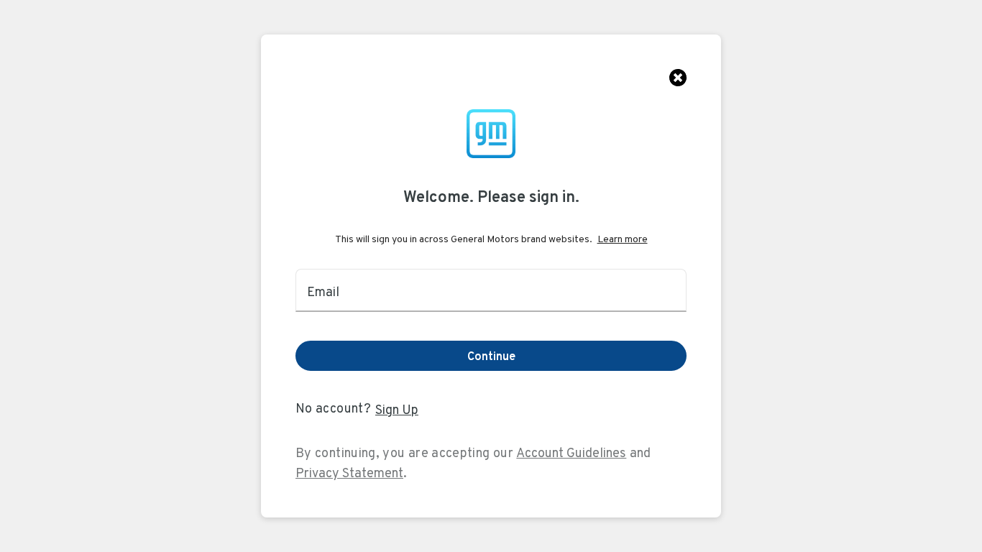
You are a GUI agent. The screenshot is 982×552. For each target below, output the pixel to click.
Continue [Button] (491, 356)
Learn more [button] (622, 238)
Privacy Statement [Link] (349, 472)
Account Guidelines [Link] (571, 452)
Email (323, 291)
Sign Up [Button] (396, 409)
